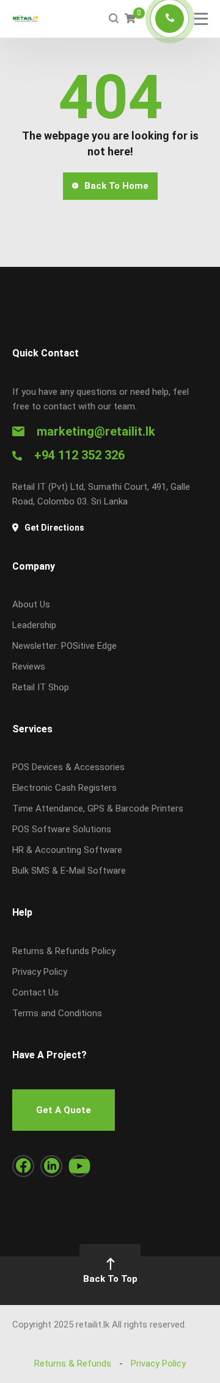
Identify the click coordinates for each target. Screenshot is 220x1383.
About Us (31, 604)
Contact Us (35, 992)
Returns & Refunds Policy (64, 951)
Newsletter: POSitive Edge (64, 645)
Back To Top (110, 1278)
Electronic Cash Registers (64, 787)
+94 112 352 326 (79, 455)
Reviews (28, 666)
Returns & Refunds (72, 1363)
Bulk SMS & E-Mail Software (69, 870)
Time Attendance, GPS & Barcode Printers (97, 808)
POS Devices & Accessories (68, 767)
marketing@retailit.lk (96, 431)
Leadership (34, 625)
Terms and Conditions (57, 1013)
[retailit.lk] (25, 18)
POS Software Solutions (61, 829)
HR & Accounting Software (67, 849)
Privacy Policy (39, 971)
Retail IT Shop (40, 687)
